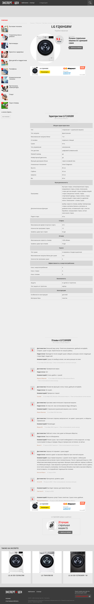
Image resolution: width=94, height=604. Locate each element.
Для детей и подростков (18, 60)
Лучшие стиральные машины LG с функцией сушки (78, 40)
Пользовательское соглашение (36, 600)
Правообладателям (37, 601)
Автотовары (13, 43)
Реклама (8, 598)
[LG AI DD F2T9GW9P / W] (78, 562)
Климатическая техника (15, 78)
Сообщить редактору (82, 596)
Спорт (11, 94)
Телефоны (13, 69)
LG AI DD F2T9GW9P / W (77, 575)
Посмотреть (45, 72)
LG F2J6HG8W (44, 68)
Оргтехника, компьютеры (14, 86)
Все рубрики (5, 116)
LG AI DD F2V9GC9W (16, 575)
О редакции (43, 3)
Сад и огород (14, 103)
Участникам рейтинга (12, 601)
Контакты (47, 598)
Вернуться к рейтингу (75, 47)
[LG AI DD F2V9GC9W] (16, 562)
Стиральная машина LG (67, 73)
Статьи (32, 3)
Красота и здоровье (16, 52)
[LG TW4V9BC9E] (47, 562)
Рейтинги (25, 3)
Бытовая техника (15, 26)
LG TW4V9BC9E (47, 575)
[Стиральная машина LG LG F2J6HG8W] (35, 71)
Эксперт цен (10, 3)
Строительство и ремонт (15, 35)
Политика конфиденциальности (52, 600)
